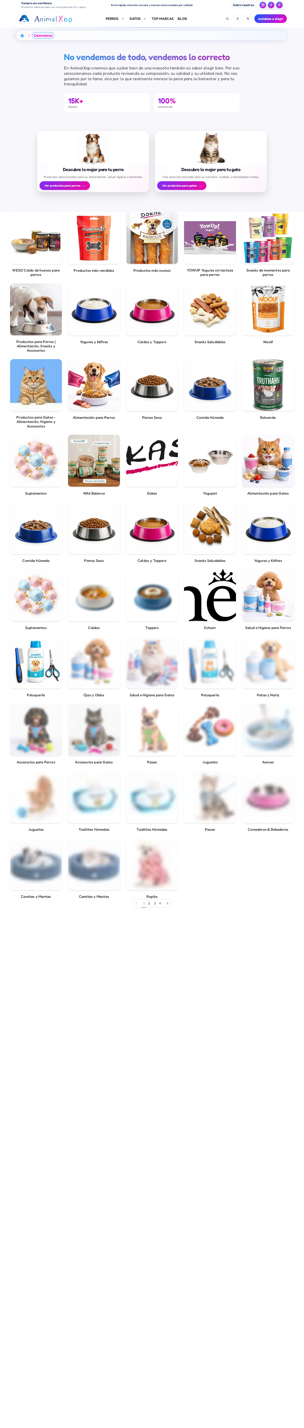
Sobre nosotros (243, 5)
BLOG (182, 18)
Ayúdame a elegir (270, 19)
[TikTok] (279, 5)
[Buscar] (227, 18)
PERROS (112, 18)
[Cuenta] (237, 18)
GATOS (134, 18)
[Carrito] (248, 18)
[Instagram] (263, 5)
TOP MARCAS (163, 18)
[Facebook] (271, 5)
